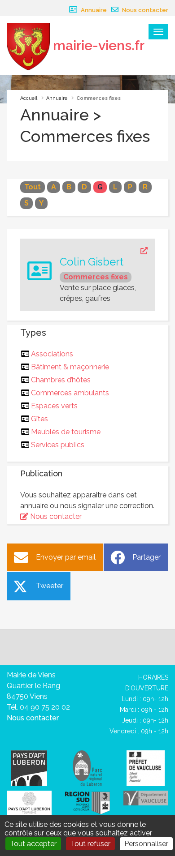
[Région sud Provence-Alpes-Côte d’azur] (87, 802)
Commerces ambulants (70, 393)
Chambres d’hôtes (61, 380)
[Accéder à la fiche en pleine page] (104, 251)
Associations (52, 354)
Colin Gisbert (91, 262)
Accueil (28, 98)
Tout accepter (33, 843)
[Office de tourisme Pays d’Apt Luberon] (29, 803)
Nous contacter (144, 10)
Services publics (57, 445)
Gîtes (39, 419)
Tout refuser (90, 843)
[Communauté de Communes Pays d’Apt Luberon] (29, 767)
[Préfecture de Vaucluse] (146, 767)
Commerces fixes (95, 277)
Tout (32, 187)
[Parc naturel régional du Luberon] (87, 767)
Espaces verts (54, 406)
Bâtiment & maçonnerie (70, 367)
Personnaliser (146, 843)
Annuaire (93, 10)
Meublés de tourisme (66, 432)
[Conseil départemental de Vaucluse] (145, 797)
